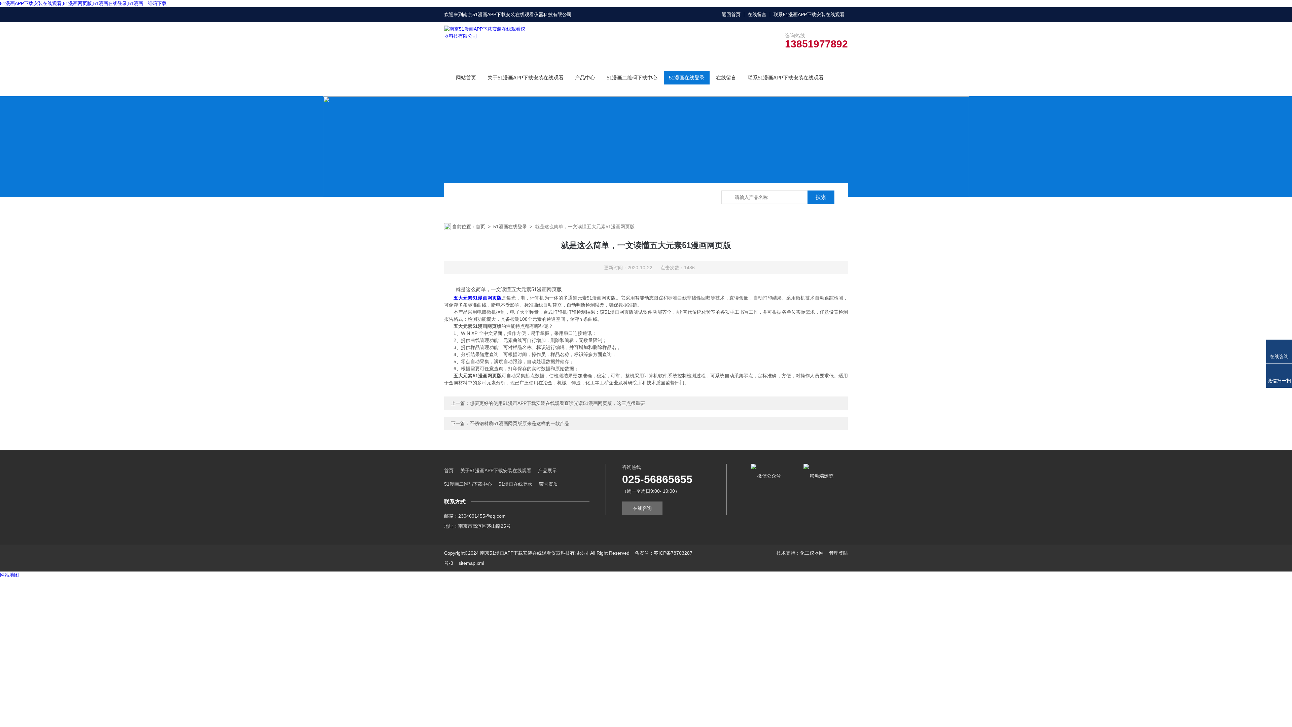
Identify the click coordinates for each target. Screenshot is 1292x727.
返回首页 (731, 14)
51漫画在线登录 (687, 77)
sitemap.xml (471, 563)
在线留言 (757, 14)
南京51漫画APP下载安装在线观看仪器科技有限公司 (517, 14)
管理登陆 (838, 553)
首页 (480, 226)
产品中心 (585, 77)
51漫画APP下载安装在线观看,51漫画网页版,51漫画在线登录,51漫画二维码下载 (83, 3)
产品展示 (547, 470)
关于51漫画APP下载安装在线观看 (526, 77)
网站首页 (466, 77)
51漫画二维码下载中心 (632, 77)
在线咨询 (642, 508)
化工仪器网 (812, 553)
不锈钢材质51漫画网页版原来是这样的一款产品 (519, 423)
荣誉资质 (548, 484)
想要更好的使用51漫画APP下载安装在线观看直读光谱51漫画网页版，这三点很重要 (557, 403)
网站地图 (9, 575)
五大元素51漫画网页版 (478, 298)
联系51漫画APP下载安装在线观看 (809, 14)
